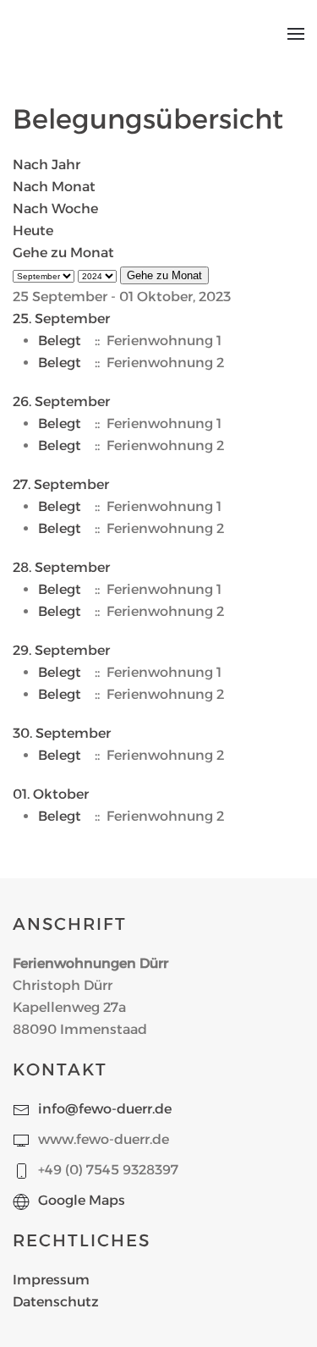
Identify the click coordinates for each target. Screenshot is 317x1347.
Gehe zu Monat (63, 253)
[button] (295, 34)
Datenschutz (56, 1302)
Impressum (51, 1280)
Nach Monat (54, 187)
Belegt (59, 341)
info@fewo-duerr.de (105, 1109)
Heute (33, 231)
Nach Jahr (46, 165)
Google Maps (81, 1200)
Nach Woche (55, 209)
